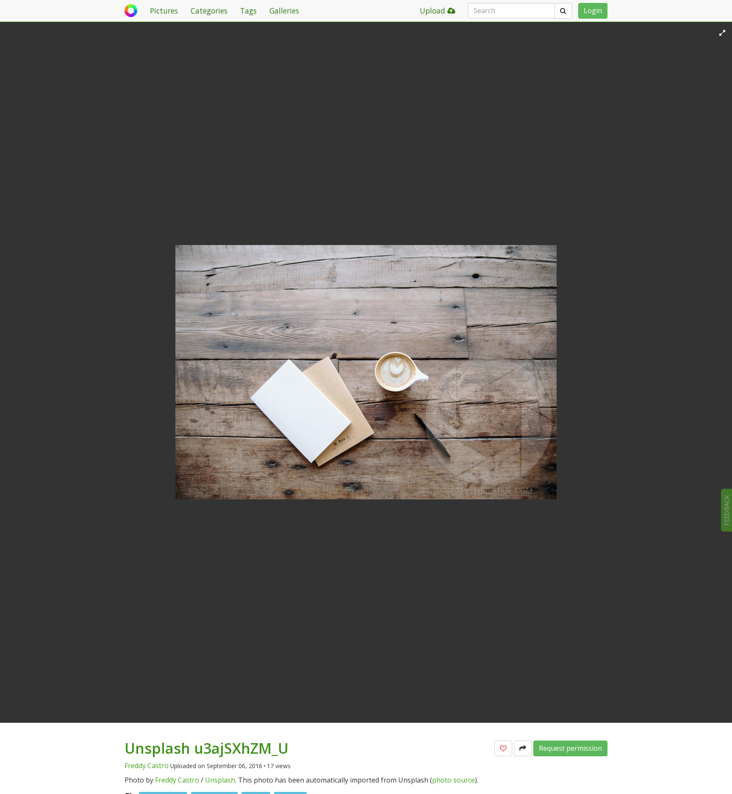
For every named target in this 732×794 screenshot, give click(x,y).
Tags (248, 11)
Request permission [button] (570, 748)
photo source (453, 780)
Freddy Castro (147, 765)
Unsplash (220, 780)
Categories (209, 11)
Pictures (164, 11)
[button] (503, 748)
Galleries (284, 11)
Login (593, 10)
